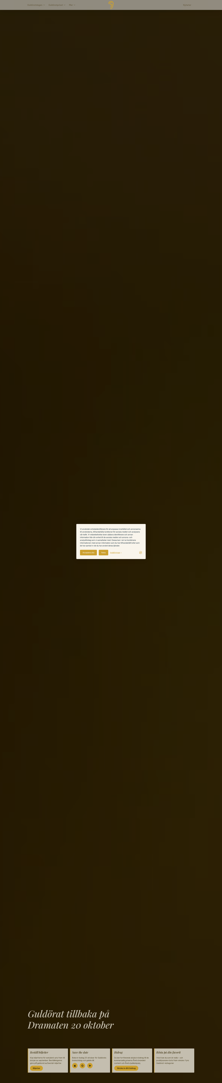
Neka (103, 552)
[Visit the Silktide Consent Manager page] (140, 552)
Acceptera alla (88, 552)
